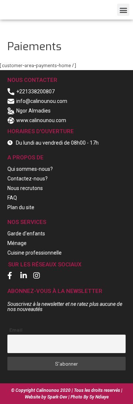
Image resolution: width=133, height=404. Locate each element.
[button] (123, 10)
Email (16, 330)
